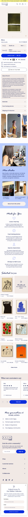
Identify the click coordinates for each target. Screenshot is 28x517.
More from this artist (14, 204)
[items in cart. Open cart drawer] (22, 4)
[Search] (17, 4)
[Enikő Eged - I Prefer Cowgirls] (7, 284)
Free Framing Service (8, 106)
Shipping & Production (8, 110)
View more (14, 367)
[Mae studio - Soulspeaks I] (8, 188)
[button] (26, 4)
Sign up (21, 451)
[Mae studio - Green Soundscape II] (20, 188)
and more (23, 59)
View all (18, 402)
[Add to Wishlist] (26, 36)
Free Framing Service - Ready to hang (12, 62)
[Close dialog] (26, 485)
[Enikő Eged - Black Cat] (7, 307)
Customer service (7, 464)
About (4, 468)
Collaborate (6, 473)
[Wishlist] (20, 4)
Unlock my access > (14, 511)
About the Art (6, 76)
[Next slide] (7, 402)
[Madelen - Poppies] (7, 329)
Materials (4, 101)
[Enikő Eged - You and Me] (7, 351)
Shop (4, 459)
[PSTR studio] (5, 4)
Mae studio (4, 42)
